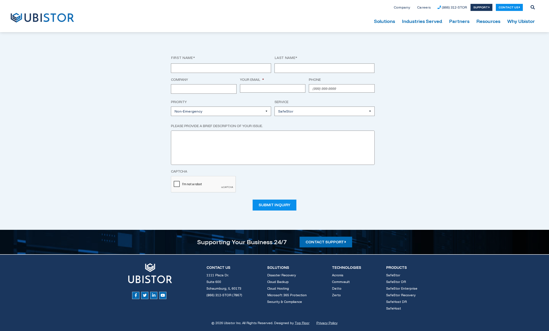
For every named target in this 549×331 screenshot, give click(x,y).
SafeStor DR (396, 282)
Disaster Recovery (281, 275)
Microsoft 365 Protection (287, 295)
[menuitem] (402, 7)
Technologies (346, 267)
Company (402, 7)
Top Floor (302, 323)
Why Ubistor (521, 21)
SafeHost (393, 308)
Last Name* (286, 58)
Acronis (337, 275)
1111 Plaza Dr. (218, 275)
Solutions (384, 21)
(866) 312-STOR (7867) (224, 295)
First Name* (183, 58)
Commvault (341, 282)
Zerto (336, 295)
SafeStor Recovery (401, 295)
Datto (336, 288)
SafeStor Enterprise (401, 288)
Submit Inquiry (274, 204)
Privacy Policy (327, 323)
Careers (424, 7)
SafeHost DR (396, 302)
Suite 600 (214, 282)
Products (396, 267)
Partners (459, 21)
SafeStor (393, 275)
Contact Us (218, 267)
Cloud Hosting (278, 288)
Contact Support (325, 241)
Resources (488, 21)
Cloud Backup (278, 282)
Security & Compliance (284, 302)
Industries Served (422, 21)
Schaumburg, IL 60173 (224, 288)
